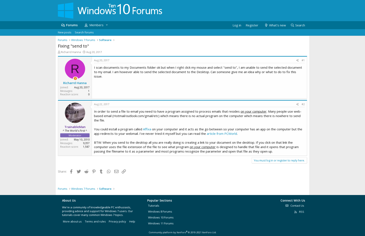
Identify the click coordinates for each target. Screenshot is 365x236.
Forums (72, 25)
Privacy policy (117, 221)
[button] (107, 25)
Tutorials (153, 205)
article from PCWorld (222, 133)
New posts (64, 32)
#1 (303, 60)
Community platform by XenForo (183, 232)
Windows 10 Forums (161, 217)
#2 (303, 104)
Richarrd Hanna (71, 52)
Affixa (147, 129)
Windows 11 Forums (161, 223)
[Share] (297, 60)
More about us (72, 221)
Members (96, 25)
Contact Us (297, 205)
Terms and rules (95, 221)
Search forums (84, 32)
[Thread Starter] (75, 78)
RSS (301, 212)
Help (132, 221)
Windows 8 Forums (160, 211)
